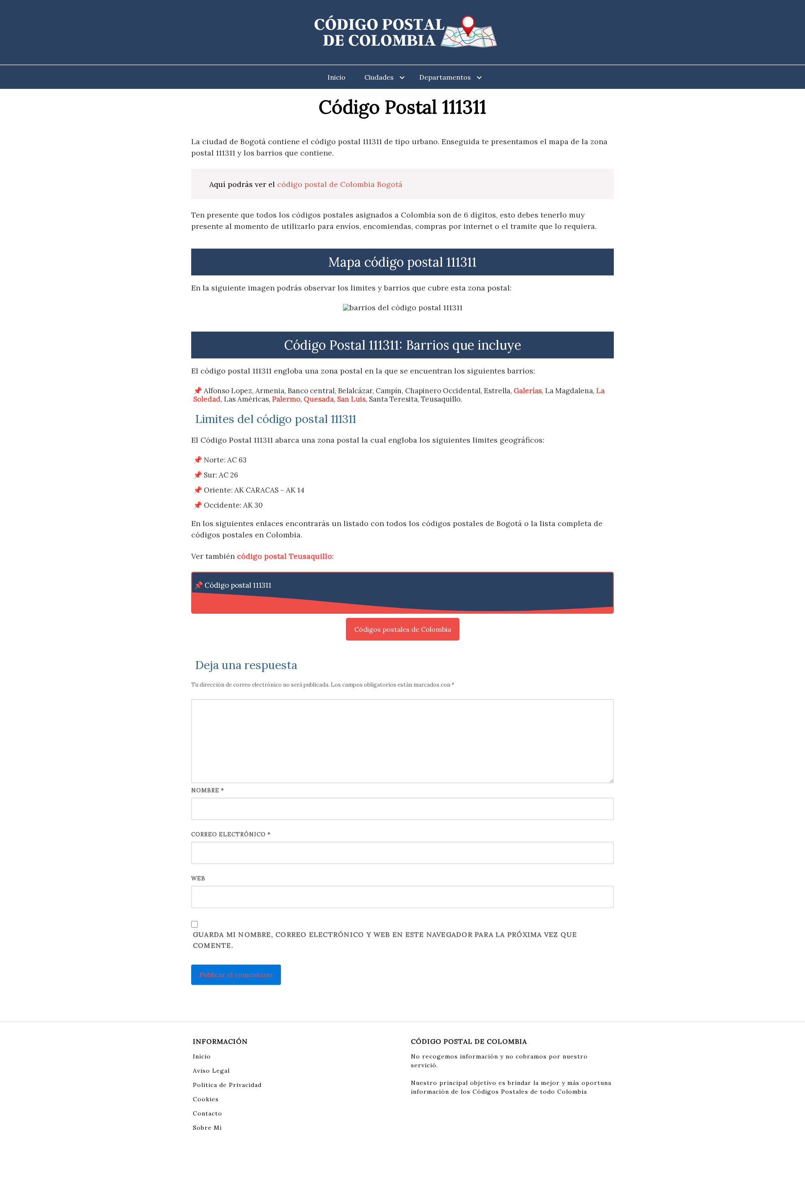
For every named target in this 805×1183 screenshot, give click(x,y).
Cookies (206, 1099)
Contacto (207, 1113)
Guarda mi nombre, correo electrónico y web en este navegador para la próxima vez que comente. (385, 940)
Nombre (207, 790)
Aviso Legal (211, 1070)
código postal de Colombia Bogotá (339, 184)
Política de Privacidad (227, 1085)
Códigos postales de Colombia (402, 629)
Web (198, 878)
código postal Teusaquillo (284, 556)
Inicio (336, 77)
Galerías (528, 390)
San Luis (351, 399)
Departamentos (445, 77)
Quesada (319, 399)
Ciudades (379, 77)
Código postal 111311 (238, 585)
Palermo (286, 399)
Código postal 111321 (238, 600)
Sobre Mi (207, 1127)
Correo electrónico (231, 834)
